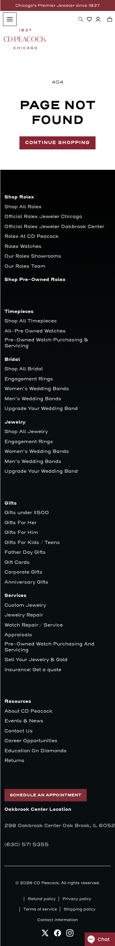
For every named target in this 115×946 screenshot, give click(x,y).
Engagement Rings (28, 379)
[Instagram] (69, 934)
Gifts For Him (21, 532)
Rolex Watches (23, 246)
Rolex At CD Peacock (31, 236)
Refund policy (42, 899)
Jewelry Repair (23, 615)
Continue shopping (57, 143)
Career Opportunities (31, 741)
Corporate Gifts (23, 572)
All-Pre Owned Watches (35, 331)
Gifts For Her (20, 523)
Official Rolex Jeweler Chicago (43, 216)
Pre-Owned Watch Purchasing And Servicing (49, 647)
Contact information (57, 920)
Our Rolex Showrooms (32, 256)
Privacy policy (77, 899)
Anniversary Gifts (26, 582)
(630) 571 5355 (26, 844)
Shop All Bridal (23, 369)
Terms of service (40, 909)
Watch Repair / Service (33, 625)
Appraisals (18, 635)
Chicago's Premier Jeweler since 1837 (57, 5)
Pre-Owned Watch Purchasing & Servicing (46, 343)
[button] (81, 19)
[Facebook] (57, 934)
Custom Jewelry (25, 605)
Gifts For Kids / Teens (32, 542)
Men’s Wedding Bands (32, 399)
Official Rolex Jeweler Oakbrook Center (54, 227)
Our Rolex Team (24, 266)
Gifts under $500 (26, 513)
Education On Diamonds (35, 751)
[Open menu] (10, 19)
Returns (14, 760)
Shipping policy (80, 909)
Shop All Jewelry (26, 432)
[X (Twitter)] (45, 934)
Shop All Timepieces (30, 321)
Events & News (23, 721)
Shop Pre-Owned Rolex (34, 280)
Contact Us (18, 731)
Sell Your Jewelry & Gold (36, 660)
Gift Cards (17, 562)
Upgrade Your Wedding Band (41, 408)
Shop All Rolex (23, 207)
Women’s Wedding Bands (36, 389)
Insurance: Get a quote (32, 670)
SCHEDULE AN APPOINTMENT (45, 795)
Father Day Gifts (25, 552)
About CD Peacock (28, 711)
